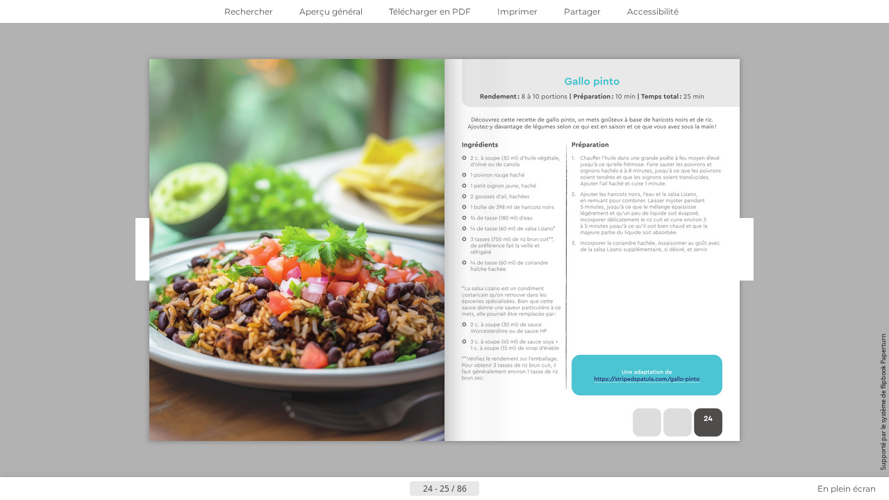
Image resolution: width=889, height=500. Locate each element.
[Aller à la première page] (376, 489)
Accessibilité (653, 11)
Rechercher (248, 11)
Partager (582, 11)
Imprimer (517, 11)
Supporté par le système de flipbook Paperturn (883, 401)
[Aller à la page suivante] (490, 489)
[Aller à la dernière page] (512, 489)
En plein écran (846, 488)
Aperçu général (331, 11)
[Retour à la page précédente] (399, 489)
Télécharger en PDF (430, 11)
